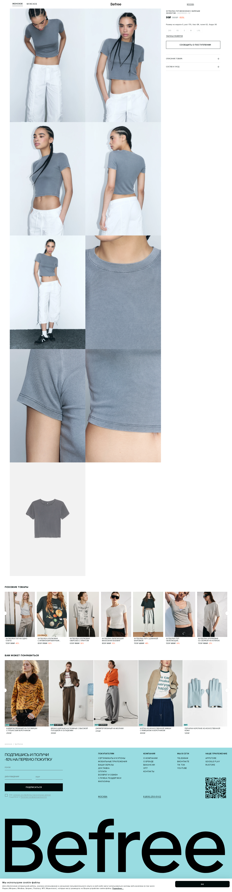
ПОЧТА (8, 767)
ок (202, 884)
